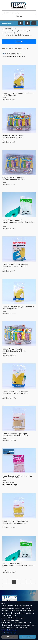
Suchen (19, 16)
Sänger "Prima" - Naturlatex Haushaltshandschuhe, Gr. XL (13, 350)
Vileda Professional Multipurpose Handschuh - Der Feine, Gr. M (15, 522)
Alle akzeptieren (27, 637)
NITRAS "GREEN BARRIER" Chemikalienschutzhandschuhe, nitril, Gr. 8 (18, 222)
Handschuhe (6, 35)
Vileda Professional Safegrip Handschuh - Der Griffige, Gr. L (18, 94)
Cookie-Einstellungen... (9, 633)
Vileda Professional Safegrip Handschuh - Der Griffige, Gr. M (18, 308)
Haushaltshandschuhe (23, 35)
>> (33, 582)
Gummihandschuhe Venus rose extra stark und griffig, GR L (17, 477)
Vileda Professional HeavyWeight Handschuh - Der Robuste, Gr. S (15, 265)
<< (5, 582)
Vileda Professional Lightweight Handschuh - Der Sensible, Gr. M (15, 435)
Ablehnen (9, 637)
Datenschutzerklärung (9, 630)
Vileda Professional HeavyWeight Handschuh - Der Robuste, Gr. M (15, 392)
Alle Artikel (9, 29)
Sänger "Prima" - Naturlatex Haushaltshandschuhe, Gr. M (13, 179)
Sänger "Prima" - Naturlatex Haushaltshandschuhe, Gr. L (13, 136)
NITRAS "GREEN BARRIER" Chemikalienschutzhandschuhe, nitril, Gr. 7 (18, 565)
